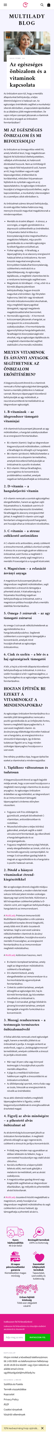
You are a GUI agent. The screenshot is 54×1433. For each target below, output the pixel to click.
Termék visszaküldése (15, 1389)
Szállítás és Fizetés (13, 1384)
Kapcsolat (9, 1394)
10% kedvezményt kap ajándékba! (21, 1428)
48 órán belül (15, 1242)
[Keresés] (42, 4)
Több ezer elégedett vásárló (27, 1302)
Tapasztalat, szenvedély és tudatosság (39, 1271)
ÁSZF (6, 1404)
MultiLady (11, 915)
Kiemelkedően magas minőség (15, 1270)
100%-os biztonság (38, 1241)
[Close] (42, 1428)
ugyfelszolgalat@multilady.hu (19, 1373)
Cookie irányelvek (13, 1409)
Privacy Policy (11, 1399)
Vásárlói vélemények (14, 1414)
